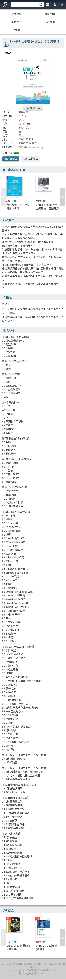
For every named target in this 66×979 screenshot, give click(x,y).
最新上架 (16, 14)
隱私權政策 (55, 964)
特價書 (16, 30)
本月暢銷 (50, 21)
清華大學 (23, 112)
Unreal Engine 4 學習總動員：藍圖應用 (47, 206)
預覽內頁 (35, 108)
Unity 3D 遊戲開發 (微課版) (46, 947)
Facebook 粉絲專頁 (11, 964)
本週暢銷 (16, 21)
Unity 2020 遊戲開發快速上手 (18, 947)
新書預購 (50, 14)
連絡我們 (42, 964)
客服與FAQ (30, 964)
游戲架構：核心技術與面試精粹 (17, 206)
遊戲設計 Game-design (31, 147)
